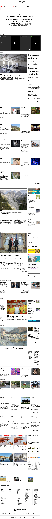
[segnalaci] (38, 1)
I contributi (18, 504)
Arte (9, 503)
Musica (18, 494)
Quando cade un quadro (27, 501)
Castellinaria (18, 496)
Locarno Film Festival (20, 495)
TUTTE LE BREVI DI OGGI (35, 239)
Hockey (10, 490)
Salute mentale (27, 502)
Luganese (2, 493)
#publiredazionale (35, 496)
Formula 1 (10, 495)
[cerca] (35, 1)
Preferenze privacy (16, 513)
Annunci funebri (2, 513)
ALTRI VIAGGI (23, 467)
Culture (10, 502)
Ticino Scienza (35, 489)
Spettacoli (18, 489)
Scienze (18, 492)
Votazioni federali (3, 498)
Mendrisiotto (2, 494)
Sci (9, 493)
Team (34, 504)
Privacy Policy (7, 513)
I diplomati (26, 500)
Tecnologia (26, 495)
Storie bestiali (27, 496)
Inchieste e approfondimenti (27, 493)
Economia (18, 498)
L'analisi (18, 502)
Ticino (2, 490)
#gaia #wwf (35, 495)
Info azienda (35, 503)
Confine (2, 501)
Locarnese (2, 492)
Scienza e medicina (36, 490)
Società (18, 493)
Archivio (34, 501)
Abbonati (42, 1)
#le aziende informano (36, 497)
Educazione (35, 491)
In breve (34, 502)
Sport (10, 489)
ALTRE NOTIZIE (23, 271)
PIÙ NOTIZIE (37, 101)
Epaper (45, 1)
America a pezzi (3, 503)
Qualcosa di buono (36, 492)
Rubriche (26, 492)
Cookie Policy (11, 513)
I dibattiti (26, 490)
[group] (6, 8)
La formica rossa (19, 503)
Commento (18, 501)
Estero (2, 500)
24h (34, 500)
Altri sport (10, 496)
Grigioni (2, 495)
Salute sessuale (27, 503)
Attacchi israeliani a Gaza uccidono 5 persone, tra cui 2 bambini (6, 7)
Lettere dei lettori (27, 489)
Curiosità (26, 497)
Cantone (2, 489)
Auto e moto (27, 499)
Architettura (27, 498)
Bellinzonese (2, 491)
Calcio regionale (11, 492)
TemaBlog (35, 494)
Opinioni (18, 500)
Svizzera (2, 497)
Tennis (10, 494)
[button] (39, 43)
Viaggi (26, 494)
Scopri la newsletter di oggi (32, 246)
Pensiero (18, 491)
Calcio (10, 491)
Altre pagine (35, 499)
